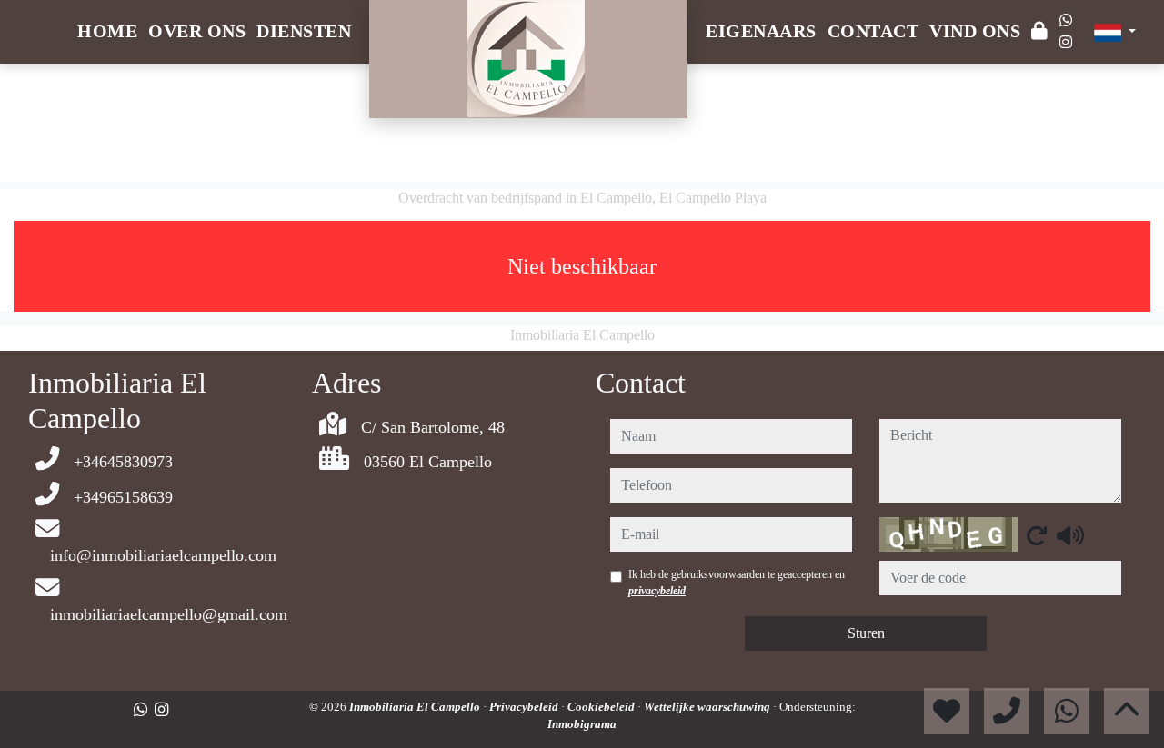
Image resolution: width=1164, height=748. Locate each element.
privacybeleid (657, 590)
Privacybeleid (525, 706)
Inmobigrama (582, 724)
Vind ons (974, 31)
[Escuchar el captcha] (1070, 535)
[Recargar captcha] (1037, 535)
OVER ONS (197, 31)
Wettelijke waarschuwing (708, 706)
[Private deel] (1040, 32)
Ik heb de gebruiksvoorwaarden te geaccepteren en (736, 582)
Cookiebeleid (602, 706)
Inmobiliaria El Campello (416, 706)
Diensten (303, 31)
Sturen (866, 633)
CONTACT (873, 31)
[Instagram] (1065, 42)
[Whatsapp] (1065, 20)
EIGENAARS (761, 31)
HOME (107, 31)
